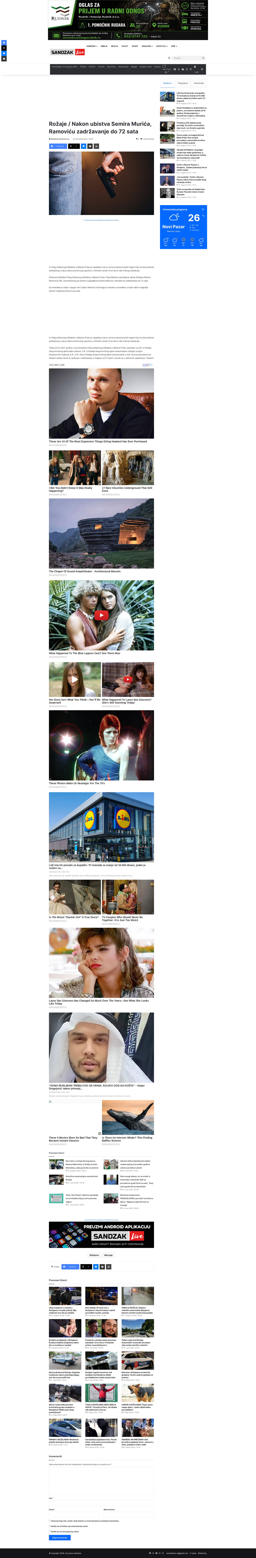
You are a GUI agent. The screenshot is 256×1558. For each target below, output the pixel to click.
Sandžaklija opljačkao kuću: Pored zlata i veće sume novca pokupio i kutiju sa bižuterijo (101, 1442)
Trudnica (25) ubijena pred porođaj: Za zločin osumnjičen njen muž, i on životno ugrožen (191, 125)
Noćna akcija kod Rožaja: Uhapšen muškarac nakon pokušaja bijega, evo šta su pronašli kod (64, 1375)
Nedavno (167, 83)
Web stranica (109, 1509)
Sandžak (91, 46)
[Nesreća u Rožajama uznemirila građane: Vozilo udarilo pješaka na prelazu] (138, 1360)
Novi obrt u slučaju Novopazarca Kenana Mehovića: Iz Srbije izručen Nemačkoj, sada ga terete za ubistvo (82, 1164)
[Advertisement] (101, 97)
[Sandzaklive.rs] (67, 52)
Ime (51, 1498)
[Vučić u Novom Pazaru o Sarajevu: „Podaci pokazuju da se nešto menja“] (167, 168)
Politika (83, 67)
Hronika (101, 67)
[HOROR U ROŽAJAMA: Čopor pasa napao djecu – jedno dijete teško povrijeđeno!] (138, 1393)
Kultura (157, 67)
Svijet (125, 46)
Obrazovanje (123, 67)
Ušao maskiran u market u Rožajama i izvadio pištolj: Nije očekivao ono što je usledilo (62, 1310)
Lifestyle (161, 46)
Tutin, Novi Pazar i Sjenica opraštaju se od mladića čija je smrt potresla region (82, 1198)
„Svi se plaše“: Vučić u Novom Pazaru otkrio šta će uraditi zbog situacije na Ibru (191, 179)
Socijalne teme (146, 67)
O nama (193, 1553)
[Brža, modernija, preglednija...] (101, 1234)
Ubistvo (95, 1255)
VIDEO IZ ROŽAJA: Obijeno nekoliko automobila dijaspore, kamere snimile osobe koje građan (137, 1310)
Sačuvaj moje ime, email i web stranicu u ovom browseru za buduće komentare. (85, 1521)
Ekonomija (111, 67)
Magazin (146, 46)
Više (173, 46)
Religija (134, 67)
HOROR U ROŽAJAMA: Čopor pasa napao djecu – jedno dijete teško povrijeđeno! (137, 1407)
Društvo (92, 67)
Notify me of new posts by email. (65, 1531)
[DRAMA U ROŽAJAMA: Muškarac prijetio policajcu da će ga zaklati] (65, 1428)
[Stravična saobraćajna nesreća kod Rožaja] (56, 1180)
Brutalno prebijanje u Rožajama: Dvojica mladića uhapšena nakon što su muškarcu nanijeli (64, 1342)
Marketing (202, 1553)
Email (52, 1509)
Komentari (199, 83)
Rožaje (109, 1255)
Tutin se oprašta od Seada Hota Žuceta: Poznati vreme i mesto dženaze (191, 192)
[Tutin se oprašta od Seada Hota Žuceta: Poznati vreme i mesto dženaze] (167, 193)
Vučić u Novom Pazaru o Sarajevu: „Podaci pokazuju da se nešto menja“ (192, 167)
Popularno (183, 83)
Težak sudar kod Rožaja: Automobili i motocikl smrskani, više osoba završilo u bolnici (136, 1342)
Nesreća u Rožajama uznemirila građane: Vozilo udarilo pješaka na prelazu (137, 1375)
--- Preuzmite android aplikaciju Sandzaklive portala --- (101, 220)
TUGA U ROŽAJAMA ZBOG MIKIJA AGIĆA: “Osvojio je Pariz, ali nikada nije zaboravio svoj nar (101, 1407)
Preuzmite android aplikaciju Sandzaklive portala (101, 1220)
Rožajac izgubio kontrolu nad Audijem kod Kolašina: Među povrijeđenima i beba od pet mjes (100, 1375)
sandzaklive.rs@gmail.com (177, 1553)
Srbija (104, 46)
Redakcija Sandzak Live (60, 139)
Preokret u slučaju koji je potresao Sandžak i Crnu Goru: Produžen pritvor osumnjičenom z (100, 1342)
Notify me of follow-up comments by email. (69, 1526)
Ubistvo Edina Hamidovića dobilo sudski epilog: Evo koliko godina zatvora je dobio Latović (135, 1164)
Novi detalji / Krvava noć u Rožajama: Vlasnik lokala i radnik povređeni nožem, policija (100, 1310)
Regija (114, 46)
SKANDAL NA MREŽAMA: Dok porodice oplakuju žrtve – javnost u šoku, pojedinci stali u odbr (137, 1442)
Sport (135, 46)
